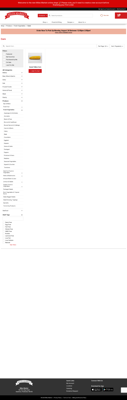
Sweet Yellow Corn (35, 67)
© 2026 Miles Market (46, 397)
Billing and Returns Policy (79, 397)
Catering (69, 388)
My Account (70, 383)
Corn (29, 26)
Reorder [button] (106, 15)
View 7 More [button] (13, 244)
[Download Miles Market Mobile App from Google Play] (108, 389)
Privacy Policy (58, 397)
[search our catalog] (49, 15)
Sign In (102, 9)
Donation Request (72, 391)
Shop (2, 26)
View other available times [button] (63, 32)
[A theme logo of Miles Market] (17, 15)
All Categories (7, 70)
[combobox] (43, 15)
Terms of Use (67, 397)
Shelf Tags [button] (6, 215)
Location (69, 386)
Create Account (110, 9)
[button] (21, 72)
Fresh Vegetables (19, 26)
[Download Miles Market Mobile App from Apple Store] (96, 389)
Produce (9, 26)
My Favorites (120, 9)
